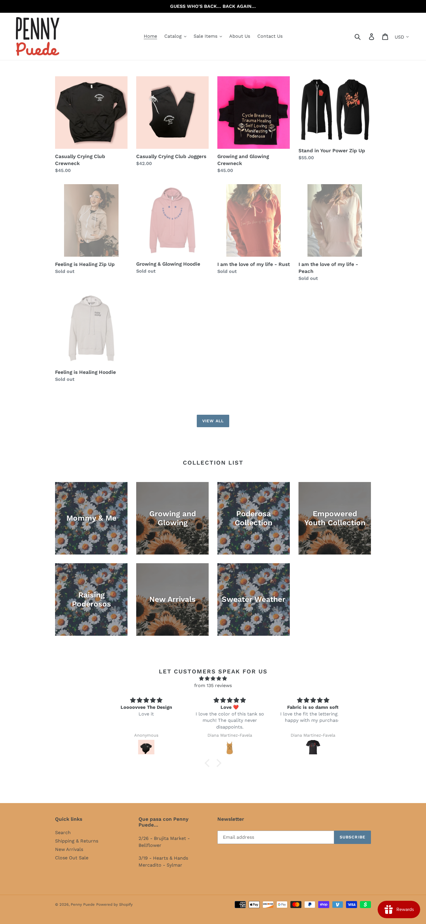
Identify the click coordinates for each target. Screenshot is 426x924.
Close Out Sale (71, 857)
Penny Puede (83, 904)
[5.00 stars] (213, 678)
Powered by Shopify (114, 904)
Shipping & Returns (76, 841)
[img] (130, 700)
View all (213, 420)
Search (63, 832)
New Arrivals (69, 849)
